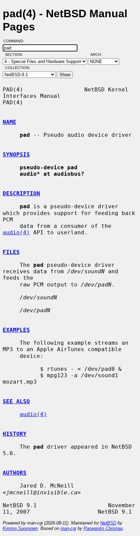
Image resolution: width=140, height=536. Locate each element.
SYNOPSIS (16, 154)
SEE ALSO (16, 401)
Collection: (17, 68)
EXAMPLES (16, 330)
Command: (15, 41)
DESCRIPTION (21, 193)
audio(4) (16, 232)
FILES (11, 252)
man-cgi (68, 528)
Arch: (99, 54)
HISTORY (15, 434)
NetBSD (108, 523)
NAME (9, 122)
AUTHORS (15, 473)
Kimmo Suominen (20, 528)
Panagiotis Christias (103, 528)
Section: (15, 54)
